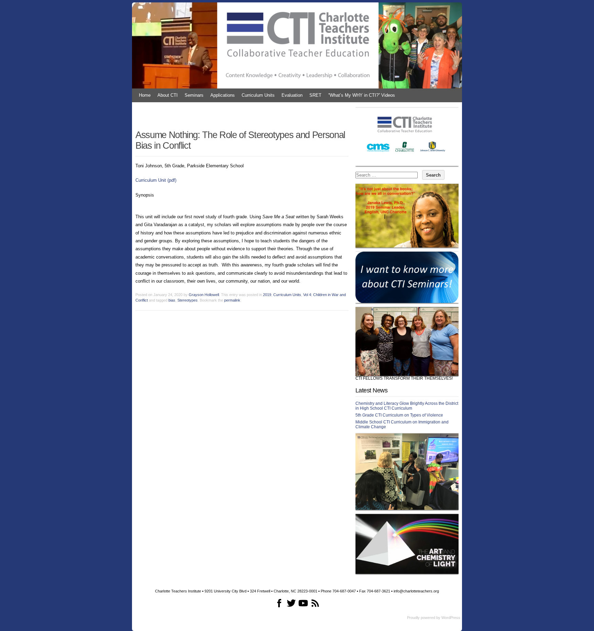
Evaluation (292, 95)
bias (171, 300)
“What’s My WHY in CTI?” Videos (361, 95)
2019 (267, 295)
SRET (315, 95)
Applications (222, 95)
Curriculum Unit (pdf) (155, 180)
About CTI (167, 95)
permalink (232, 300)
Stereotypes (187, 300)
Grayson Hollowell (204, 295)
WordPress (450, 618)
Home (145, 95)
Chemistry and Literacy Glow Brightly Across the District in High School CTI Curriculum (406, 406)
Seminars (194, 95)
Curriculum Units (258, 95)
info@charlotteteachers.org (416, 591)
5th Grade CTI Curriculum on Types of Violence (399, 415)
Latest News (371, 390)
